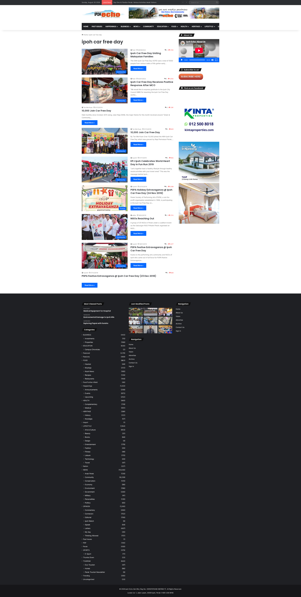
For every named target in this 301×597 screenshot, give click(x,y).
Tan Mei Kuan (88, 107)
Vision (131, 352)
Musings (88, 368)
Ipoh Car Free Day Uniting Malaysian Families (146, 55)
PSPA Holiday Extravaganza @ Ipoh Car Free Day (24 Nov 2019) (151, 191)
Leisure (87, 455)
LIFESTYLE (209, 26)
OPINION (221, 26)
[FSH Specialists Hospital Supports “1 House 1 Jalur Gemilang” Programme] (136, 321)
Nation (85, 466)
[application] (199, 50)
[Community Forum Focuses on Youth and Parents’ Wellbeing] (150, 329)
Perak (85, 546)
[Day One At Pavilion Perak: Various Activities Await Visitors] (165, 312)
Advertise (132, 355)
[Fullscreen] (216, 60)
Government (90, 492)
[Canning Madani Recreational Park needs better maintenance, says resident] (150, 312)
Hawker (88, 364)
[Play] (182, 60)
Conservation (90, 481)
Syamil (134, 158)
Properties (89, 342)
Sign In (131, 366)
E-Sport (88, 554)
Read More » (138, 68)
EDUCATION (162, 26)
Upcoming (89, 397)
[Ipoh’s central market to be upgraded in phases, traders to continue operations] (165, 329)
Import (85, 422)
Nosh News (89, 371)
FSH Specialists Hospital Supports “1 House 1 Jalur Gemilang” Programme (140, 2)
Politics (87, 503)
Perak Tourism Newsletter (95, 572)
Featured (86, 353)
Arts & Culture (90, 430)
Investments (89, 339)
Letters (87, 528)
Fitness (87, 452)
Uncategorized (88, 579)
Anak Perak (89, 474)
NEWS (136, 26)
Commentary (90, 510)
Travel (87, 463)
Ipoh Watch (89, 521)
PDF (84, 543)
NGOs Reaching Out (142, 218)
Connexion (89, 514)
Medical (88, 408)
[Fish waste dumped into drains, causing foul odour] (165, 321)
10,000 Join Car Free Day (96, 110)
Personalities (90, 499)
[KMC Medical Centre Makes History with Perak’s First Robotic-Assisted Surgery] (150, 321)
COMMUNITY (148, 26)
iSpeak (87, 525)
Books (87, 437)
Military (88, 495)
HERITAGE (196, 26)
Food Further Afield (90, 382)
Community (89, 477)
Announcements (91, 390)
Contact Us (133, 363)
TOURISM (243, 26)
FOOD (173, 26)
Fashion (88, 448)
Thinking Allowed (91, 536)
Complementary (91, 404)
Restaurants (89, 379)
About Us (132, 348)
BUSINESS (125, 26)
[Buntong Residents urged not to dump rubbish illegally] (136, 312)
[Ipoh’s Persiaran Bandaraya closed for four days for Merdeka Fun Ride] (136, 329)
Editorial (88, 517)
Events (87, 393)
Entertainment (90, 444)
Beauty (87, 433)
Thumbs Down (88, 557)
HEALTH (184, 26)
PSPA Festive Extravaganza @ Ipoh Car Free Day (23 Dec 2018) (119, 276)
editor (134, 215)
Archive (132, 359)
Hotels (87, 568)
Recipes (88, 375)
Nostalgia (88, 419)
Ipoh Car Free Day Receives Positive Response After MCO (152, 83)
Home (85, 26)
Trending (86, 576)
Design (87, 441)
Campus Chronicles (92, 349)
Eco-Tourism (90, 565)
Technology (89, 459)
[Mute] (212, 60)
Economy (88, 485)
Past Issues (97, 26)
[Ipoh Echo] (103, 14)
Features (86, 357)
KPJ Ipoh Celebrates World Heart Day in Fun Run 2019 (150, 162)
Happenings (87, 386)
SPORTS (232, 26)
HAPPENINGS (110, 26)
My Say (88, 532)
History (88, 415)
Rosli (133, 50)
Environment (90, 488)
